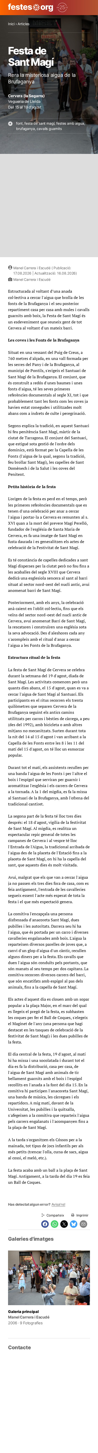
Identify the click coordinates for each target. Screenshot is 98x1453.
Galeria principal (23, 1311)
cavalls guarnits (49, 128)
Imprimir (82, 1215)
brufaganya (25, 128)
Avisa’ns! (58, 1204)
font (19, 123)
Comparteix (55, 1215)
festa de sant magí (39, 123)
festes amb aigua (70, 123)
